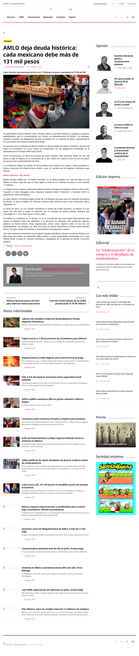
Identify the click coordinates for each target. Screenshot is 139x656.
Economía (61, 17)
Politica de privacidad (35, 645)
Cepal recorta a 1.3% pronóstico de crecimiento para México (54, 338)
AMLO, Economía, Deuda (23, 246)
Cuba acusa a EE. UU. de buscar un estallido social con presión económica (55, 486)
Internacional (34, 17)
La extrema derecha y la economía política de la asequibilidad (124, 152)
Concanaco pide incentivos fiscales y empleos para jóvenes (53, 418)
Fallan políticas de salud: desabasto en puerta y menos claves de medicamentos (55, 461)
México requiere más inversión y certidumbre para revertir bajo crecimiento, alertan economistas (53, 508)
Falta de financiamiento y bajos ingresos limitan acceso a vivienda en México (53, 439)
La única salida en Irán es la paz (123, 126)
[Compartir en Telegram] (25, 253)
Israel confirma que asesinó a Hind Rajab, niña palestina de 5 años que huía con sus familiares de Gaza (115, 304)
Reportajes (48, 17)
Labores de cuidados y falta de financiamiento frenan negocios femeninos (51, 320)
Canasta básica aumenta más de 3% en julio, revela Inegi (52, 548)
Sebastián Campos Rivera (15, 67)
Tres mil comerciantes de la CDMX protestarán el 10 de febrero (67, 302)
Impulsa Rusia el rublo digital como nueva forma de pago (53, 357)
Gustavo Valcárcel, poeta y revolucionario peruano (123, 60)
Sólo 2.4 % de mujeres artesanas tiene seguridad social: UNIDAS (52, 378)
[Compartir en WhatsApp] (20, 253)
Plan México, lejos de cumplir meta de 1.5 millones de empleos (55, 609)
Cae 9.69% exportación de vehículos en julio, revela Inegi (52, 589)
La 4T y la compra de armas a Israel (124, 103)
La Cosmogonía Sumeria (112, 444)
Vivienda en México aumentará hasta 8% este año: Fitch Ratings (52, 569)
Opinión (72, 17)
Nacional (11, 17)
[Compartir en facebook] (8, 253)
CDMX (21, 17)
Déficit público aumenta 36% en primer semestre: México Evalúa (53, 400)
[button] (13, 32)
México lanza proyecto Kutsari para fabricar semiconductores (23, 302)
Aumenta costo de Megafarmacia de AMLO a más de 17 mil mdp (53, 530)
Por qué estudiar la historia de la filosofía (124, 81)
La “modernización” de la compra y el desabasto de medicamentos (115, 254)
